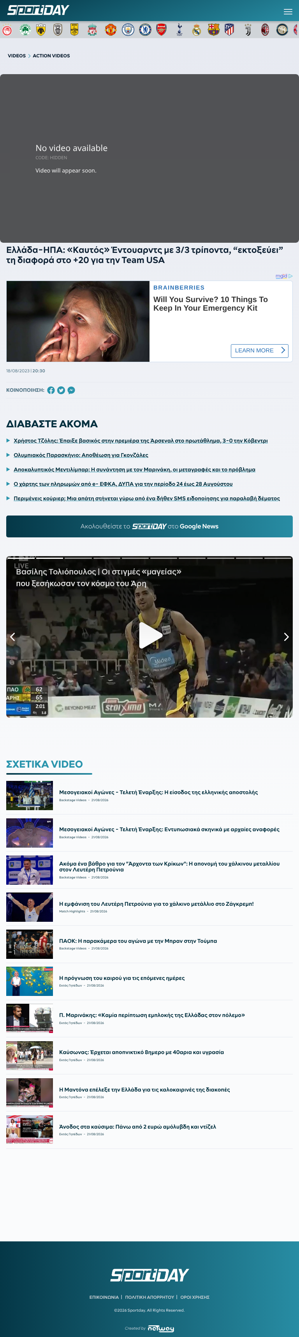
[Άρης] (76, 29)
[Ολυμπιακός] (8, 29)
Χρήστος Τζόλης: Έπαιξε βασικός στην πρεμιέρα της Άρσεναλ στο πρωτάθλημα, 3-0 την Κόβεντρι (141, 440)
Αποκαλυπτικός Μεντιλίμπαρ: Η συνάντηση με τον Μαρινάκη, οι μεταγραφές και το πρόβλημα (134, 469)
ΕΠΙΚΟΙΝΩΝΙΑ (104, 1297)
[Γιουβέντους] (248, 29)
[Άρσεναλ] (162, 29)
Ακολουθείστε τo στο (150, 526)
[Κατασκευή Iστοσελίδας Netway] (161, 1328)
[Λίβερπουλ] (94, 29)
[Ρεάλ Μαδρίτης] (196, 29)
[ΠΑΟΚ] (59, 29)
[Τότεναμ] (179, 29)
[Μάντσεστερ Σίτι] (128, 29)
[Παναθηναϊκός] (25, 29)
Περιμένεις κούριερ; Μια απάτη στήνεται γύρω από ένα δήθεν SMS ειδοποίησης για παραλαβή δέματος (147, 498)
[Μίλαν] (265, 29)
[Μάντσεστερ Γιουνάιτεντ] (111, 29)
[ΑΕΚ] (42, 29)
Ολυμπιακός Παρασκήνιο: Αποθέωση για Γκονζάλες (81, 455)
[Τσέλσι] (145, 29)
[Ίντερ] (282, 29)
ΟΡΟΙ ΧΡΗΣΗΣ (194, 1297)
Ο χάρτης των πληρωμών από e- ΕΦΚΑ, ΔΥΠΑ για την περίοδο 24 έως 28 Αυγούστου (123, 483)
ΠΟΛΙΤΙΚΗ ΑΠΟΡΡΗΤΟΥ (149, 1297)
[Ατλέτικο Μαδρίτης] (231, 29)
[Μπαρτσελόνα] (214, 29)
